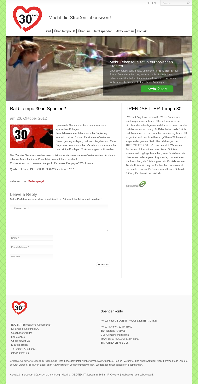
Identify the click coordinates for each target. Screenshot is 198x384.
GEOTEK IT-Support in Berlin (88, 374)
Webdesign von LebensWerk (138, 374)
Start (48, 31)
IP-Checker (113, 374)
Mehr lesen (157, 89)
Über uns (84, 31)
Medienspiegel (36, 181)
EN (154, 3)
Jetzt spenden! (103, 31)
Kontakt (142, 31)
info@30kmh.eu (20, 353)
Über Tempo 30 (64, 31)
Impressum (27, 374)
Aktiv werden (125, 31)
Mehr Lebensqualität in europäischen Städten (141, 64)
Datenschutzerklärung (47, 374)
